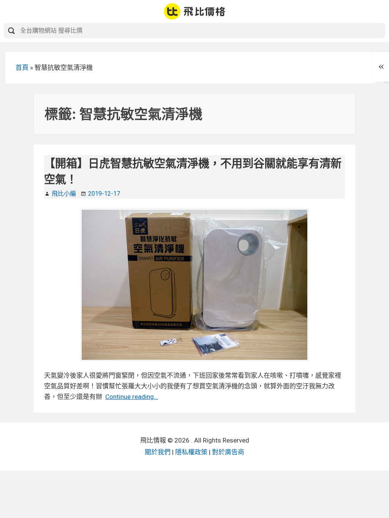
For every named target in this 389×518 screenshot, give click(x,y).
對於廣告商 (228, 452)
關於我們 (158, 452)
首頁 (22, 67)
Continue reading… (131, 396)
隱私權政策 (191, 452)
